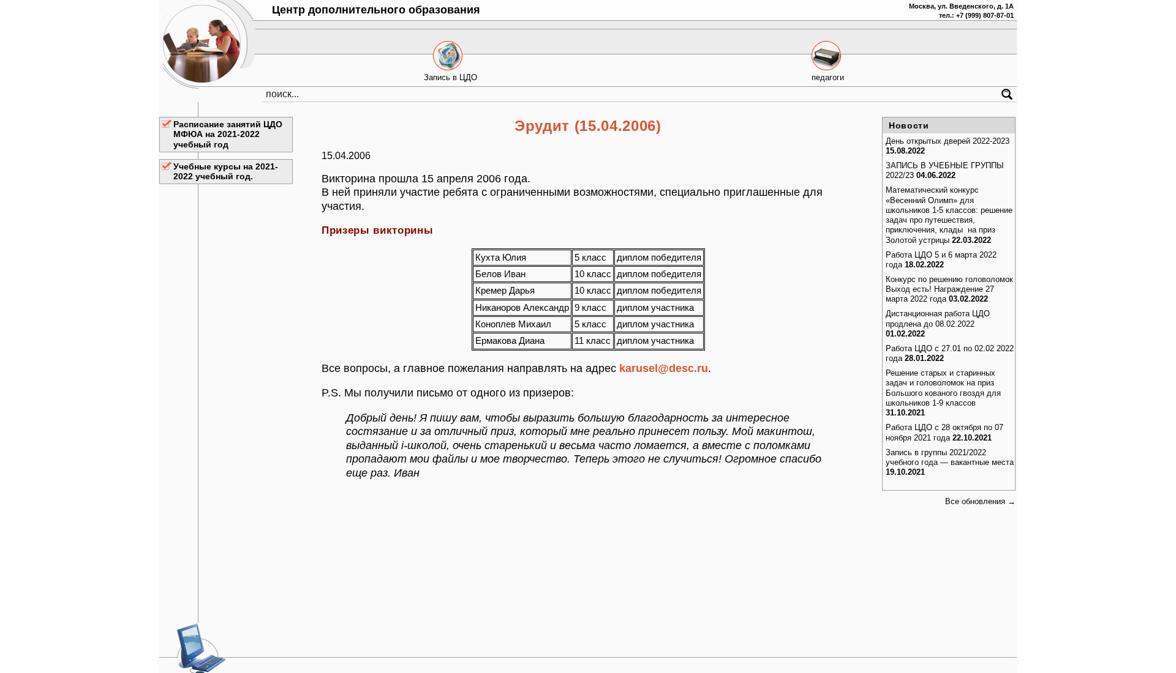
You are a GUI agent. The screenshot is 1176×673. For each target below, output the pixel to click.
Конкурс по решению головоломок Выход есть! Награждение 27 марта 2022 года (949, 289)
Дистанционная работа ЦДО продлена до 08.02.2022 (938, 318)
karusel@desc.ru (663, 368)
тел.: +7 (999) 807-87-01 (976, 15)
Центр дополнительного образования (376, 10)
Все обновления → (980, 501)
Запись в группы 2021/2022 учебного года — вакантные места (950, 457)
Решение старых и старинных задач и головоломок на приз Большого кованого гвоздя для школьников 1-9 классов (943, 387)
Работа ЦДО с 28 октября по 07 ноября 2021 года (944, 432)
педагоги (828, 77)
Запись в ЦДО (450, 77)
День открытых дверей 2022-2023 (947, 141)
